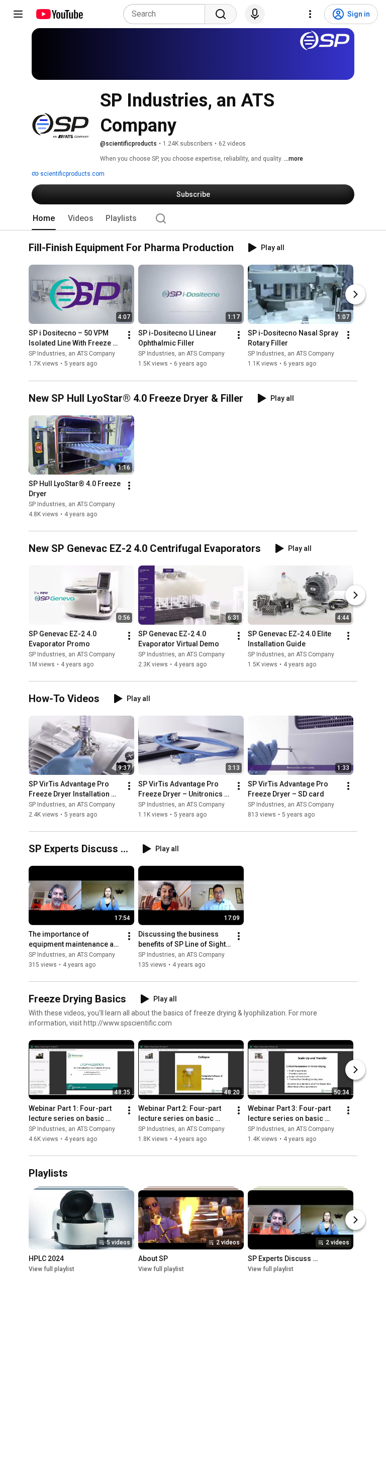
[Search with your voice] (255, 14)
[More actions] (129, 335)
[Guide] (18, 14)
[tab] (44, 218)
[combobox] (167, 14)
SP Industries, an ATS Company (72, 354)
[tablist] (193, 218)
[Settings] (310, 14)
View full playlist (51, 1269)
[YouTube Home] (59, 14)
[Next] (355, 295)
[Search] (221, 14)
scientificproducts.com (72, 173)
